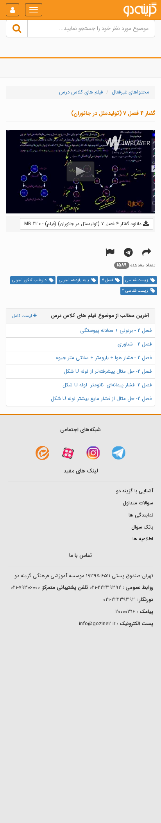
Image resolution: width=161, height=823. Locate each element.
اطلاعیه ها (142, 539)
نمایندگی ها (141, 515)
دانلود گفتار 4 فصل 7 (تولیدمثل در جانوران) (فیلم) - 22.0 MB (83, 223)
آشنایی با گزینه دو (134, 491)
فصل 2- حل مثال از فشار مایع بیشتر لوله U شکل (101, 399)
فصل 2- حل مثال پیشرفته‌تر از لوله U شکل (108, 371)
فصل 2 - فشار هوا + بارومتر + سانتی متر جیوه (104, 358)
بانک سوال (142, 527)
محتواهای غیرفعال (130, 92)
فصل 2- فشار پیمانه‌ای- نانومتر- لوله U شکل (107, 385)
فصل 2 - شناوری (135, 344)
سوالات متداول (138, 503)
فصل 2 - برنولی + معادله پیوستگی (116, 330)
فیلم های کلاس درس (81, 92)
